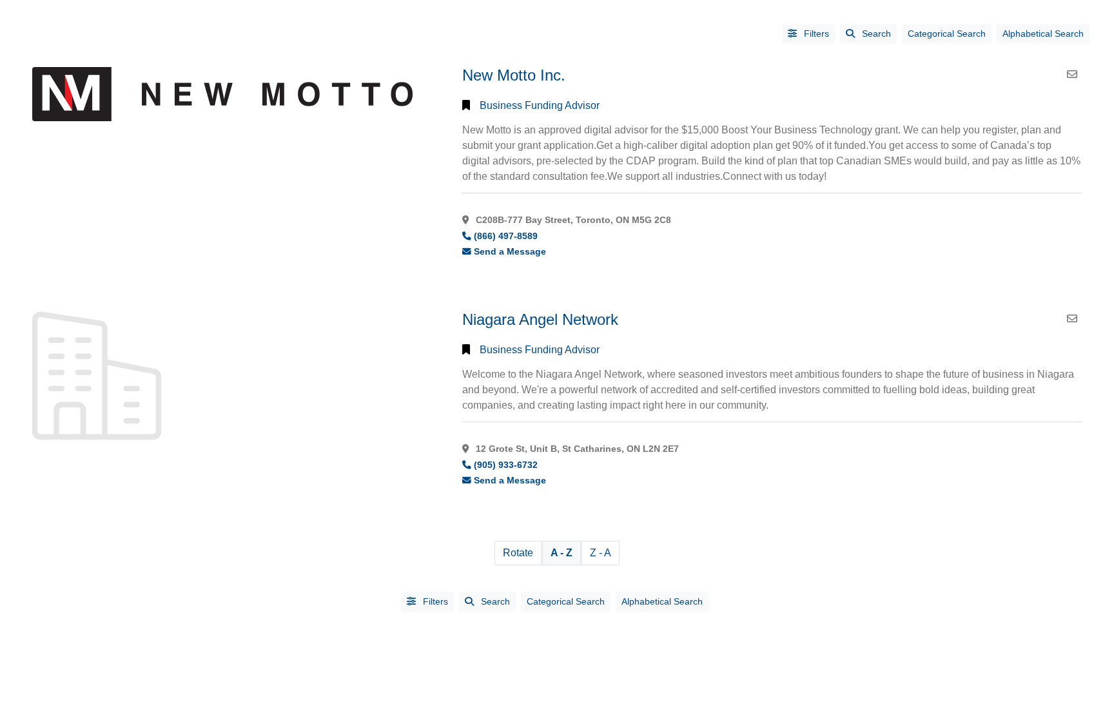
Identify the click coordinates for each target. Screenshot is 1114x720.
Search (876, 33)
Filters (815, 33)
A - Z (561, 552)
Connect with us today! (774, 176)
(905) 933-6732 (506, 465)
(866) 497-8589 (506, 236)
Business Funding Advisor (540, 105)
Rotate (518, 552)
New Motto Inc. (513, 75)
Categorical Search (947, 33)
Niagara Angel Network (540, 319)
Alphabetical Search (1043, 33)
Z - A (600, 552)
